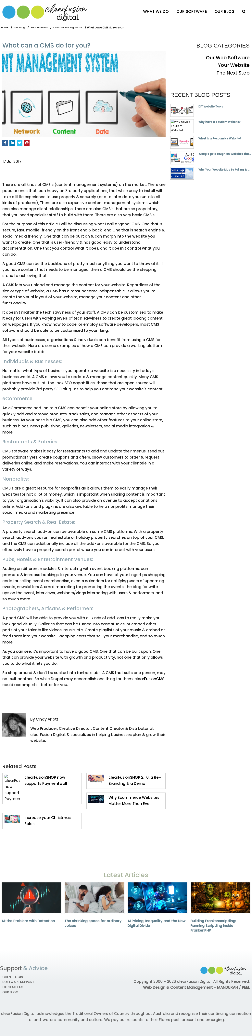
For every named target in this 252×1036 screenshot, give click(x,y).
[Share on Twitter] (19, 143)
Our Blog (225, 11)
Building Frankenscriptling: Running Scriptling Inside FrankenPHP (213, 926)
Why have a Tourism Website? (219, 122)
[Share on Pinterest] (27, 143)
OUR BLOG (10, 992)
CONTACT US (12, 987)
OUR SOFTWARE (191, 11)
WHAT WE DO (156, 11)
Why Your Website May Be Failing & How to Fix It (224, 170)
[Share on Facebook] (5, 143)
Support (11, 968)
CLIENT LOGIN (12, 977)
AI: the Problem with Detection (28, 921)
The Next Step (233, 73)
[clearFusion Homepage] (47, 11)
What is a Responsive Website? (220, 138)
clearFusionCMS (149, 679)
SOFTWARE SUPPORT (18, 982)
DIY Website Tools (210, 106)
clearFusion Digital (194, 981)
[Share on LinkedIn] (12, 143)
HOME (4, 27)
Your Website (39, 27)
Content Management (67, 27)
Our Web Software (228, 57)
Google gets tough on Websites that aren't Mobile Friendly (225, 154)
